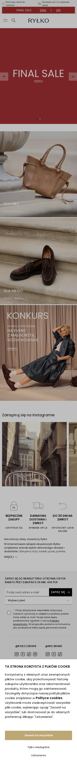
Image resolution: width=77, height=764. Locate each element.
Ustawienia (38, 755)
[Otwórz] (67, 600)
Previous (4, 76)
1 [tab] (37, 118)
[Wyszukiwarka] (13, 20)
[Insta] (17, 654)
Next (73, 76)
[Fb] (23, 654)
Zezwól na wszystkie (38, 735)
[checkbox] (9, 613)
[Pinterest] (35, 654)
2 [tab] (40, 118)
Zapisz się (58, 592)
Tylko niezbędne (38, 747)
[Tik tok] (29, 654)
